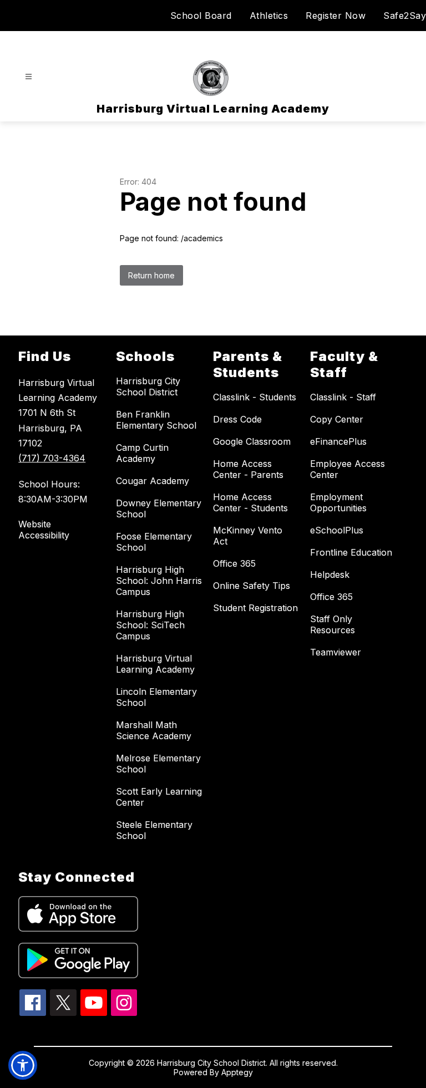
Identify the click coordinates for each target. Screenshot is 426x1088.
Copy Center (336, 419)
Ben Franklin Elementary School (156, 420)
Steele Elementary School (154, 830)
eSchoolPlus (336, 530)
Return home (151, 275)
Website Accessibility (43, 529)
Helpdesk (329, 574)
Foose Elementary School (154, 542)
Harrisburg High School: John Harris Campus (159, 580)
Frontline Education (351, 552)
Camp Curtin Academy (142, 453)
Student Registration (255, 607)
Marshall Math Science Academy (153, 730)
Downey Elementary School (158, 508)
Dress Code (237, 419)
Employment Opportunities (338, 502)
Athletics (269, 15)
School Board (201, 15)
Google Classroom (252, 441)
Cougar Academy (152, 480)
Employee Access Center (347, 469)
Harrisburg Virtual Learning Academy (155, 664)
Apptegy (237, 1072)
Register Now (336, 15)
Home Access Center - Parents (248, 469)
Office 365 (234, 563)
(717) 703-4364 (51, 458)
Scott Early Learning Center (159, 797)
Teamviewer (335, 652)
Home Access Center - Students (250, 502)
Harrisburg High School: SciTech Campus (150, 625)
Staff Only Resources (332, 624)
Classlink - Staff (343, 397)
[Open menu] (28, 76)
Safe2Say (404, 15)
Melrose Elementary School (158, 764)
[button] (22, 1065)
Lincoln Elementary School (156, 697)
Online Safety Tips (251, 585)
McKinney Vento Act (247, 536)
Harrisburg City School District (148, 386)
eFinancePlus (338, 441)
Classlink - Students (254, 397)
